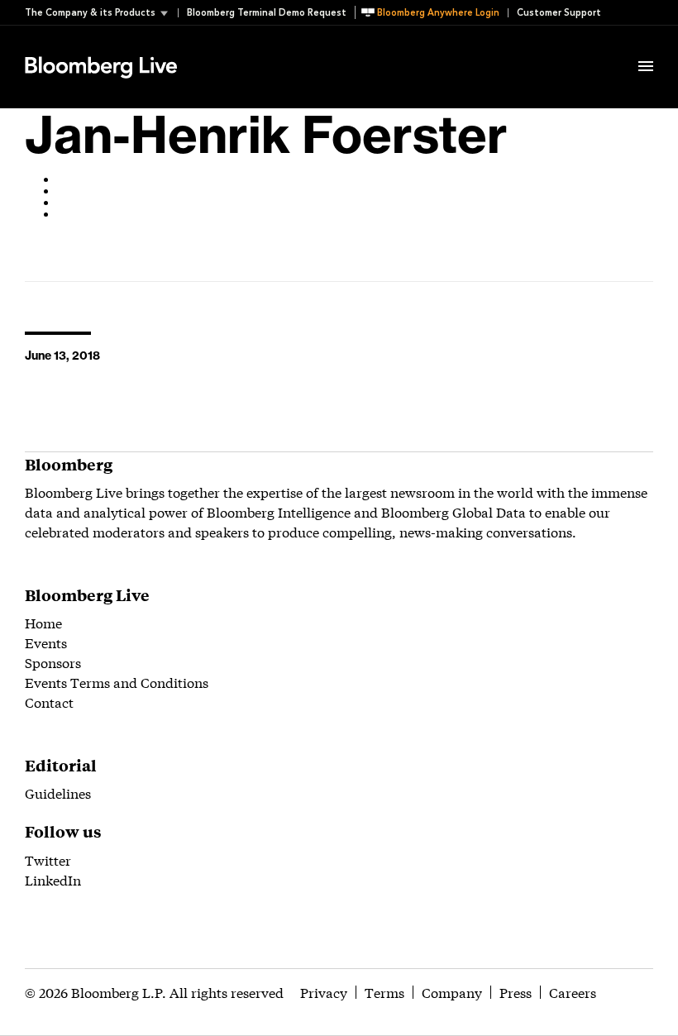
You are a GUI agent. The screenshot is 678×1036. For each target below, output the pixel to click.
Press (515, 991)
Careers (572, 991)
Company (452, 991)
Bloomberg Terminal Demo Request (266, 12)
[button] (101, 12)
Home (43, 622)
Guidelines (58, 792)
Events (46, 642)
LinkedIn (53, 879)
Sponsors (53, 661)
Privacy (323, 991)
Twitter (48, 859)
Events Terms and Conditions (116, 681)
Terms (384, 991)
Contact (49, 701)
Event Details (229, 46)
